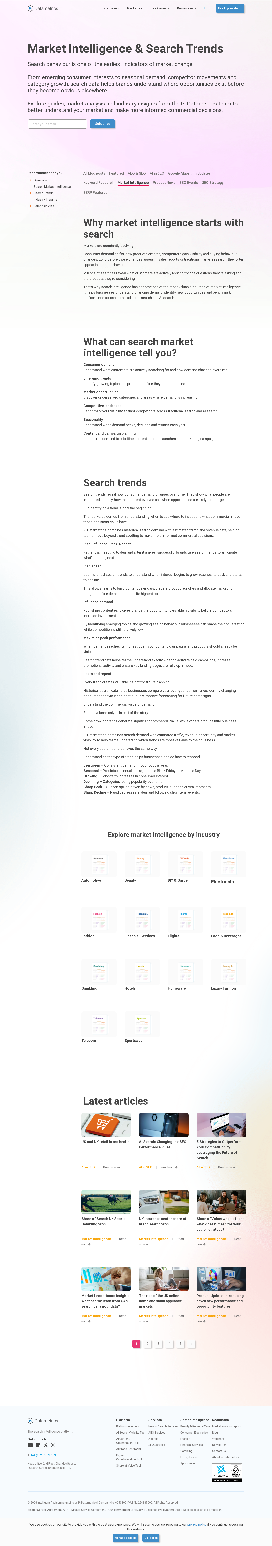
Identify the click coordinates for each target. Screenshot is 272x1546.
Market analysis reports (227, 1426)
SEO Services (156, 1444)
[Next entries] (191, 1344)
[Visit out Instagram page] (53, 1445)
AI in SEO (157, 173)
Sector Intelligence (194, 1420)
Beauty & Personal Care (195, 1426)
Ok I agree (151, 1537)
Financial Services (191, 1444)
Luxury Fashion (189, 1457)
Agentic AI (154, 1438)
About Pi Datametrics (225, 1457)
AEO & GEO (137, 173)
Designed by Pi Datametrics (163, 1509)
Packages (134, 8)
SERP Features (95, 192)
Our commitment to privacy (125, 1509)
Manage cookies (125, 1537)
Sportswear (187, 1463)
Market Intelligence (133, 182)
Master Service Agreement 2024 (48, 1509)
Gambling (186, 1451)
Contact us (219, 1451)
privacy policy (196, 1524)
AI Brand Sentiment (128, 1449)
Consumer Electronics (194, 1432)
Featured (116, 173)
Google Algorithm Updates (189, 173)
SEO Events (188, 182)
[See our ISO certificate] (227, 1472)
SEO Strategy (213, 182)
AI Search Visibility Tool (130, 1432)
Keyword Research (98, 182)
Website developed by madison (202, 1509)
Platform (110, 8)
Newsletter (219, 1444)
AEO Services (156, 1432)
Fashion (185, 1438)
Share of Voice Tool (128, 1465)
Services (155, 1420)
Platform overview (128, 1426)
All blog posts (94, 173)
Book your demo (230, 8)
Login (208, 8)
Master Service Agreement (88, 1509)
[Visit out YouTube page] (30, 1445)
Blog (215, 1432)
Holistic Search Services (163, 1426)
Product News (164, 182)
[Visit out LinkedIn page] (38, 1445)
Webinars (218, 1438)
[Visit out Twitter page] (45, 1445)
